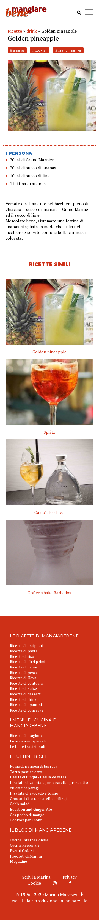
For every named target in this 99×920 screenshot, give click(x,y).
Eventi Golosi (22, 850)
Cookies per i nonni (26, 819)
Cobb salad (19, 803)
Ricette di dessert (25, 693)
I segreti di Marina (26, 856)
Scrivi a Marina (36, 877)
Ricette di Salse (23, 688)
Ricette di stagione (26, 735)
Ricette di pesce (24, 672)
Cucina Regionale (25, 845)
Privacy (70, 877)
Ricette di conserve (26, 710)
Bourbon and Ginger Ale (31, 809)
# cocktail (39, 50)
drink (31, 31)
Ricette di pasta (23, 650)
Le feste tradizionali (27, 746)
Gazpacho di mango (27, 814)
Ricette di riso (22, 656)
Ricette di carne (23, 667)
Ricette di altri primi (27, 661)
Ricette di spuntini (26, 704)
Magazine (18, 861)
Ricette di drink (23, 699)
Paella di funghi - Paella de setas (38, 776)
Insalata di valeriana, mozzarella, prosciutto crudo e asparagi (49, 785)
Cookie (34, 883)
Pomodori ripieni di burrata (33, 766)
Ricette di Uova (23, 677)
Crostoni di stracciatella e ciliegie (39, 798)
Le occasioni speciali (28, 741)
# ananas (17, 50)
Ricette (15, 31)
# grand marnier (68, 50)
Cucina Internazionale (29, 839)
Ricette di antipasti (26, 645)
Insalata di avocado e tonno (34, 793)
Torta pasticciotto (26, 771)
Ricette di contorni (26, 683)
